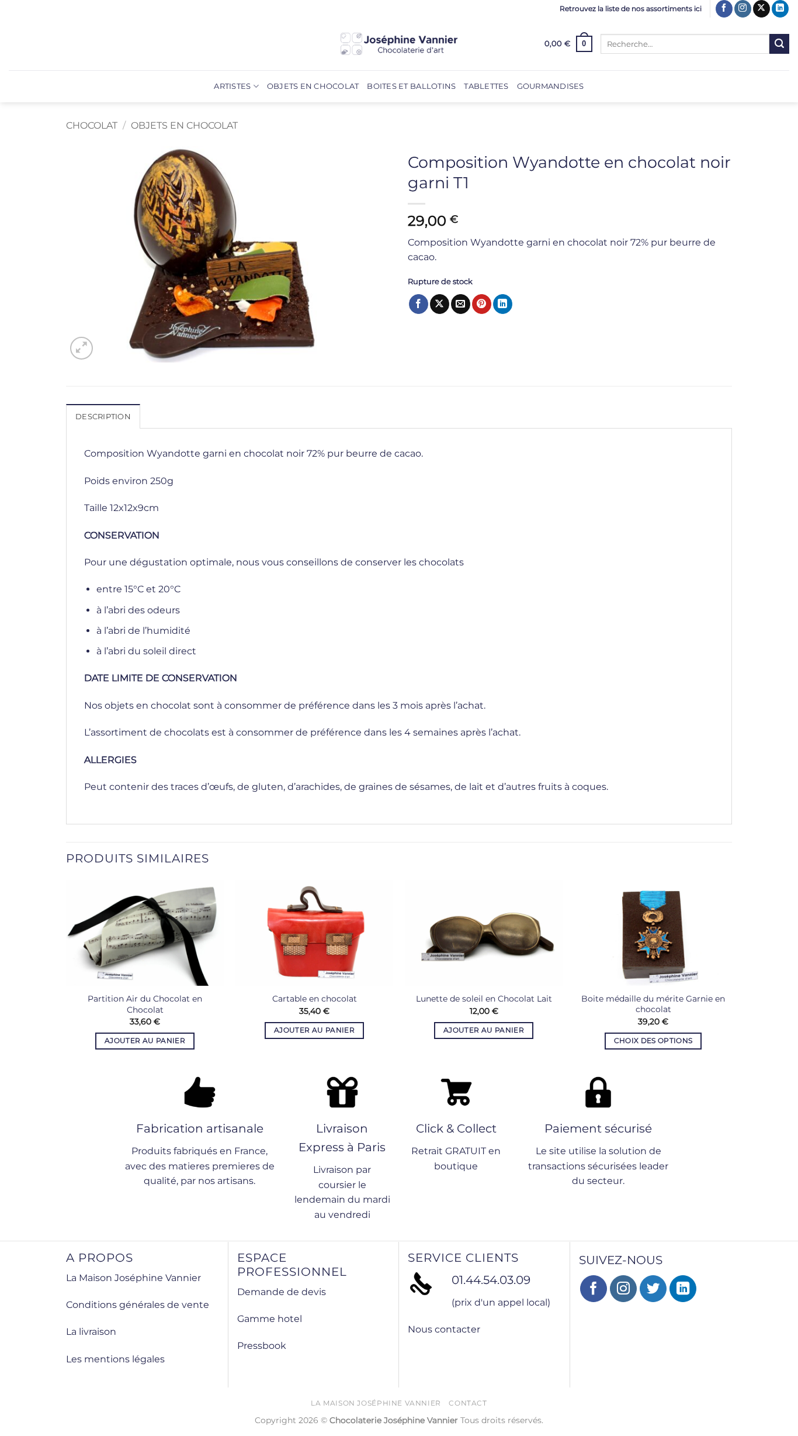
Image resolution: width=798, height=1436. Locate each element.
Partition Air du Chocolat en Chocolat (145, 1004)
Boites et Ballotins (411, 86)
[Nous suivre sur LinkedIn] (780, 9)
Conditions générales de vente (137, 1304)
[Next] (731, 975)
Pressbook (261, 1345)
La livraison (91, 1331)
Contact (468, 1403)
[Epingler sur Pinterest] (481, 304)
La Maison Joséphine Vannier (133, 1277)
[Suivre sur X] (761, 9)
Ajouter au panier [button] (145, 1041)
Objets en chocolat (313, 86)
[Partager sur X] (439, 304)
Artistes (232, 86)
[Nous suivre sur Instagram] (742, 9)
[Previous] (66, 975)
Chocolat (91, 125)
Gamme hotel (269, 1318)
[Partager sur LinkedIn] (502, 304)
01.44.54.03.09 (491, 1280)
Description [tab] (103, 416)
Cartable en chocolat (314, 998)
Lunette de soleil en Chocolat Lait (484, 998)
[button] (568, 43)
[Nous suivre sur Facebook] (724, 9)
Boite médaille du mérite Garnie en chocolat (653, 1004)
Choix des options (653, 1041)
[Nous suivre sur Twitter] (653, 1289)
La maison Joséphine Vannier (376, 1403)
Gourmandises (550, 86)
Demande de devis (281, 1291)
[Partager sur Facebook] (418, 304)
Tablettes (486, 86)
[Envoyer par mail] (460, 304)
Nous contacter (444, 1329)
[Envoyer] (779, 44)
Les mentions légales (115, 1359)
